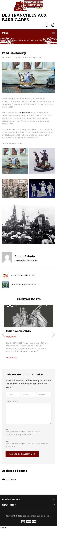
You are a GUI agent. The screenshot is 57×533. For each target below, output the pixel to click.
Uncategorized (34, 57)
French (3, 527)
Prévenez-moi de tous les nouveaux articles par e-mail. (27, 445)
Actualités (24, 40)
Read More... (12, 357)
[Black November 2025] (28, 316)
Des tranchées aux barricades (24, 17)
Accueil (13, 40)
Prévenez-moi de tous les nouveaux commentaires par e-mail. (23, 433)
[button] (28, 527)
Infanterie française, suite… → (25, 284)
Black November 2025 (18, 331)
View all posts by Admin (27, 260)
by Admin (6, 57)
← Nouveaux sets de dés (23, 275)
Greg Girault (24, 112)
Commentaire (13, 401)
